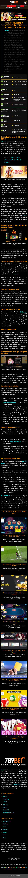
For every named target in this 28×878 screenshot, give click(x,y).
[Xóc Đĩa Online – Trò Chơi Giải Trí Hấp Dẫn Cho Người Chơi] (14, 648)
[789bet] (14, 2)
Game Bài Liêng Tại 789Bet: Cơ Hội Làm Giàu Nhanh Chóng (14, 622)
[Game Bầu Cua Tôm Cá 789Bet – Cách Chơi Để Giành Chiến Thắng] (14, 533)
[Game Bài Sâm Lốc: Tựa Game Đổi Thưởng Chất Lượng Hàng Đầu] (14, 734)
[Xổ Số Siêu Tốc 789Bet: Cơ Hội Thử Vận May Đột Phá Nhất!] (14, 590)
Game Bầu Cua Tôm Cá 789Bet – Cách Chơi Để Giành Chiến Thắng (14, 536)
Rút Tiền (5, 807)
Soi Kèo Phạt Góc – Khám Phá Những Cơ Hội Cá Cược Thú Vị (14, 564)
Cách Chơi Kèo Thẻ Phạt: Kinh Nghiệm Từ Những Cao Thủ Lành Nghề (14, 680)
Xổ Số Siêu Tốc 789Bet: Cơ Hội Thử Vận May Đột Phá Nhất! (14, 593)
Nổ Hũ (4, 837)
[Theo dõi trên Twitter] (15, 859)
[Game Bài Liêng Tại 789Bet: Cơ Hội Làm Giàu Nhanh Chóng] (14, 619)
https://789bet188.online (9, 402)
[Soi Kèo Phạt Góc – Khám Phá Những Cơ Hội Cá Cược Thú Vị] (14, 561)
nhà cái (16, 274)
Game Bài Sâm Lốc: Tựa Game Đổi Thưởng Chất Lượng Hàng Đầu (14, 737)
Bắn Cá (5, 832)
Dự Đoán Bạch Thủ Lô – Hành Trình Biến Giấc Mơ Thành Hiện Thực (14, 709)
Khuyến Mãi (6, 810)
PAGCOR (24, 215)
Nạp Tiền (5, 804)
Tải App (5, 801)
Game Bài (5, 829)
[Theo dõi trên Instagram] (12, 859)
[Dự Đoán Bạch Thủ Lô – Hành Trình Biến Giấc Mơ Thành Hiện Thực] (14, 706)
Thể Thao (5, 824)
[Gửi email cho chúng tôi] (18, 859)
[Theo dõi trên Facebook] (9, 859)
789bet (12, 157)
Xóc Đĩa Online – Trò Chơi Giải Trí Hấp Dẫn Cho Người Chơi (14, 651)
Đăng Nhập (6, 799)
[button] (2, 3)
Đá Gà (4, 835)
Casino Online (6, 821)
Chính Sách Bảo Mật (8, 812)
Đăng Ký (5, 796)
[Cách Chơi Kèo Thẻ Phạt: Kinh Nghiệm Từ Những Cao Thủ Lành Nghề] (14, 677)
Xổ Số (4, 827)
